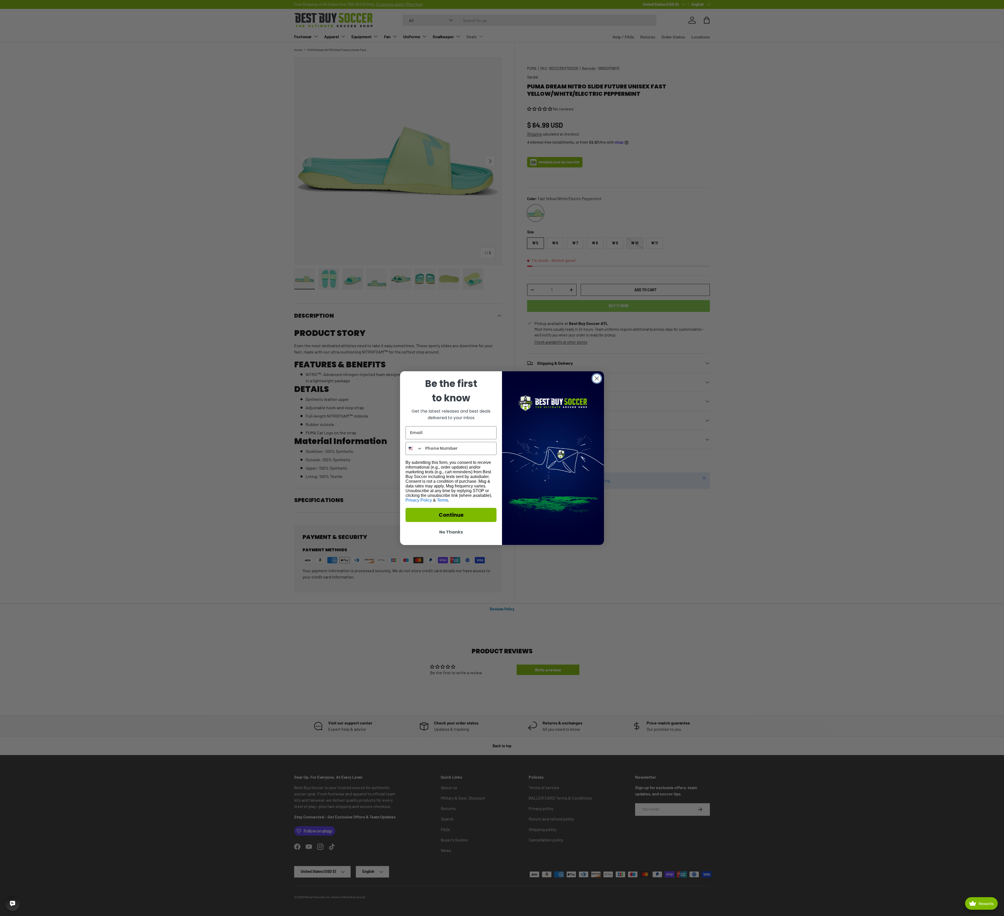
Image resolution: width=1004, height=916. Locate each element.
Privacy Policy (419, 500)
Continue (451, 515)
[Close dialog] (596, 378)
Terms (442, 500)
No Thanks (451, 532)
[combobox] (414, 448)
